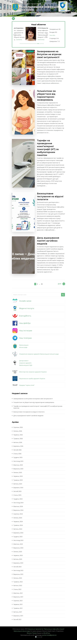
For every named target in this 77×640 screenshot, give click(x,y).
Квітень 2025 (17, 484)
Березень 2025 (18, 487)
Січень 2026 (17, 454)
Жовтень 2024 (18, 506)
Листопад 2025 (18, 461)
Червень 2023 (18, 555)
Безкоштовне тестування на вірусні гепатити (50, 196)
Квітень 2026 (17, 442)
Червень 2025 (18, 476)
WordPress (47, 633)
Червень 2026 (18, 435)
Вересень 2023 (18, 548)
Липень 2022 (17, 578)
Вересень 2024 (18, 510)
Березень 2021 (18, 616)
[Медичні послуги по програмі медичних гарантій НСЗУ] (62, 6)
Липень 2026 (17, 431)
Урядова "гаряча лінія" (26, 385)
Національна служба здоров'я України (32, 378)
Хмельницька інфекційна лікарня (41, 8)
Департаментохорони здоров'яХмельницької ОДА (25, 363)
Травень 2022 (18, 582)
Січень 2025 (17, 495)
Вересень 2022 (18, 574)
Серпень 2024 (18, 514)
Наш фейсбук (25, 323)
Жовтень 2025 (18, 465)
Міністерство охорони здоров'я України (33, 372)
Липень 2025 (17, 472)
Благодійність (25, 315)
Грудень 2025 (17, 457)
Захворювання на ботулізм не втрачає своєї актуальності (49, 54)
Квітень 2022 (17, 585)
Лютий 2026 (17, 450)
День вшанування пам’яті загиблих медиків (48, 240)
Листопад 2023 (18, 540)
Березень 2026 (18, 446)
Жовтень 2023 (18, 544)
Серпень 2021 (18, 600)
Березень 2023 (18, 563)
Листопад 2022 (18, 570)
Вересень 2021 (18, 597)
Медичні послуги (26, 308)
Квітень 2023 (17, 559)
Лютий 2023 (17, 567)
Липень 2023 (17, 551)
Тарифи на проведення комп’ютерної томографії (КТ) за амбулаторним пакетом (48, 147)
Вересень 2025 (18, 469)
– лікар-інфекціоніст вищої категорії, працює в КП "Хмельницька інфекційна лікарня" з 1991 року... (36, 33)
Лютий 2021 (17, 619)
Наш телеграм (25, 338)
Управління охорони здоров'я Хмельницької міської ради (39, 354)
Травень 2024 (18, 525)
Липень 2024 (17, 518)
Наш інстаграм (25, 330)
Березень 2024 (18, 533)
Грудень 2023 (17, 536)
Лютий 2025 (17, 491)
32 (42, 284)
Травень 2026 (18, 438)
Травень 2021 (18, 608)
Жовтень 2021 (18, 593)
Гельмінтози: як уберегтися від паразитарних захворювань (46, 95)
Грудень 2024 (17, 499)
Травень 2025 (18, 480)
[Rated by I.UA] (38, 637)
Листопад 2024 (18, 503)
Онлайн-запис (25, 301)
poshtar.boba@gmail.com (49, 635)
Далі (59, 284)
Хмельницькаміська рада (23, 346)
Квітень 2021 (17, 612)
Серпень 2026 (18, 427)
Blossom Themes (32, 633)
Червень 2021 (18, 604)
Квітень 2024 (17, 529)
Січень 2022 (17, 589)
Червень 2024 (18, 521)
